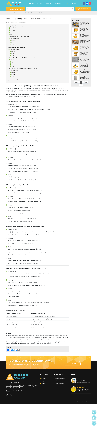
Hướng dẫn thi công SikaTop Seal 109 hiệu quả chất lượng (83, 381)
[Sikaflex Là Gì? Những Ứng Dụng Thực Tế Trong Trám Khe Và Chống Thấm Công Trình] (75, 30)
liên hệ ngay (73, 363)
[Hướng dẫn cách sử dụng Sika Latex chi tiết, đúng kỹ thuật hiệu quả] (75, 71)
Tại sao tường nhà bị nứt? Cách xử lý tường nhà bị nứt (84, 59)
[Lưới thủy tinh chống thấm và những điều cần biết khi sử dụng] (75, 77)
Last (81, 84)
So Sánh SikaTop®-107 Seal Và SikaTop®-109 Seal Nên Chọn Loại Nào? (84, 35)
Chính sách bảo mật (59, 383)
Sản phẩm (48, 3)
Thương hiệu (57, 3)
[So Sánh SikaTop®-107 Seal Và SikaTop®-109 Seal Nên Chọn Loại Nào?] (75, 36)
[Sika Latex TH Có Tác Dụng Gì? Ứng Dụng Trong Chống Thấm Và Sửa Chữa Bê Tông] (75, 47)
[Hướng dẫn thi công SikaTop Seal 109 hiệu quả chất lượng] (73, 380)
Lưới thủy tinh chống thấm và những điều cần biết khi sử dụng (85, 77)
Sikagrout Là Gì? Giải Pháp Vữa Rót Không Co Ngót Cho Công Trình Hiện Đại (85, 24)
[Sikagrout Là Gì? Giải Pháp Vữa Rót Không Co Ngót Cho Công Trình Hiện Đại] (75, 24)
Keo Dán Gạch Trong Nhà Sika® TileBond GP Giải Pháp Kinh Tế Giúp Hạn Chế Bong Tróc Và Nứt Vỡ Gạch (85, 41)
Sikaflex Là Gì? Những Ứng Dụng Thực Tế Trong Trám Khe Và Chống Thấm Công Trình (85, 29)
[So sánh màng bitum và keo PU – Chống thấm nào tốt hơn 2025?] (73, 389)
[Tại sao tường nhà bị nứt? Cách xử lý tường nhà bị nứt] (75, 59)
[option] (81, 380)
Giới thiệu (40, 3)
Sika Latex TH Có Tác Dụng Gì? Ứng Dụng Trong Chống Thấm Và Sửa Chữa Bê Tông (84, 47)
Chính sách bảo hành (60, 378)
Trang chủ (31, 3)
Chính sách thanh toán (60, 381)
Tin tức (67, 3)
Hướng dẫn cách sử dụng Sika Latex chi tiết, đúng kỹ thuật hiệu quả (85, 71)
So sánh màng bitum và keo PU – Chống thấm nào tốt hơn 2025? (84, 390)
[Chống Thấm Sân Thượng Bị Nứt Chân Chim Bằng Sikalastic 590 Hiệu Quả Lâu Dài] (75, 54)
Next (86, 82)
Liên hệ (74, 3)
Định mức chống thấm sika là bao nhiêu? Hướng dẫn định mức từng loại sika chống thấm (84, 65)
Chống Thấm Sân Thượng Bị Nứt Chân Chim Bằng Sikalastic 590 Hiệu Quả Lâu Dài (85, 53)
